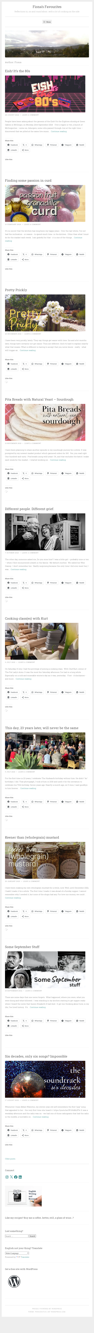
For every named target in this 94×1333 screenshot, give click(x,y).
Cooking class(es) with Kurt (26, 618)
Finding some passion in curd (28, 180)
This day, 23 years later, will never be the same (41, 728)
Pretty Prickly (16, 290)
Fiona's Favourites (47, 7)
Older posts (10, 1158)
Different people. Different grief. (29, 509)
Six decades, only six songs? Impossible (36, 1056)
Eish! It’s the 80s (17, 71)
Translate (25, 1257)
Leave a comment (30, 115)
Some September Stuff (22, 947)
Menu (48, 22)
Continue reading (59, 131)
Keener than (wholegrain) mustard (32, 837)
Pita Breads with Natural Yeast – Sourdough (39, 399)
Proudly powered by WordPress (47, 1309)
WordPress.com (58, 1312)
